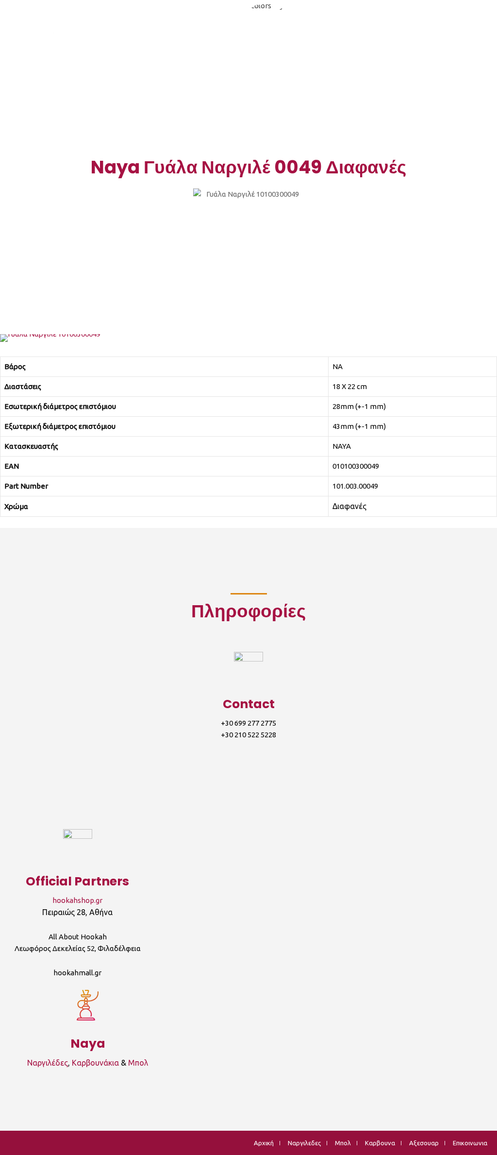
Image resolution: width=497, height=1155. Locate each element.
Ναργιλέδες (47, 1062)
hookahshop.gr (77, 900)
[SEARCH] (484, 33)
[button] (9, 338)
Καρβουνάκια (95, 1062)
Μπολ (138, 1062)
